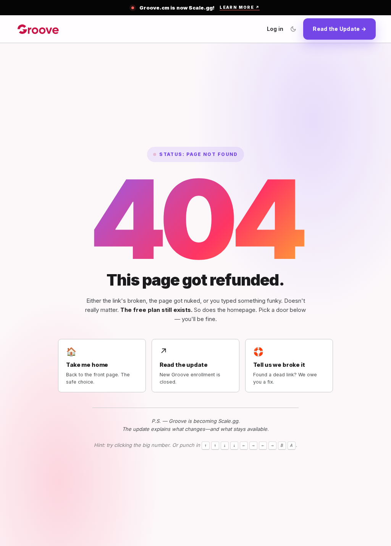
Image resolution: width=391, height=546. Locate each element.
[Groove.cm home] (38, 29)
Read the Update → (339, 29)
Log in (275, 29)
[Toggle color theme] (293, 29)
